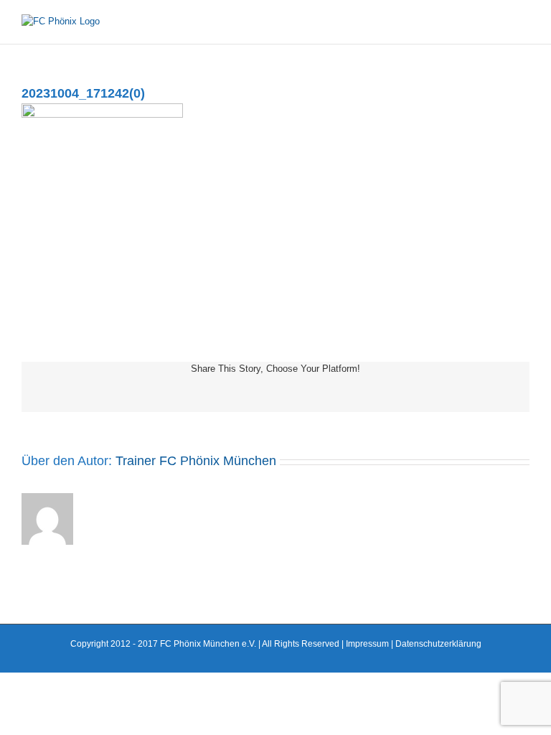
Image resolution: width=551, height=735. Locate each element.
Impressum (367, 644)
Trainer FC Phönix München (196, 461)
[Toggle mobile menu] (523, 21)
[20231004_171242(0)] (102, 110)
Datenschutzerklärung (438, 644)
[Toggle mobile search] (498, 21)
